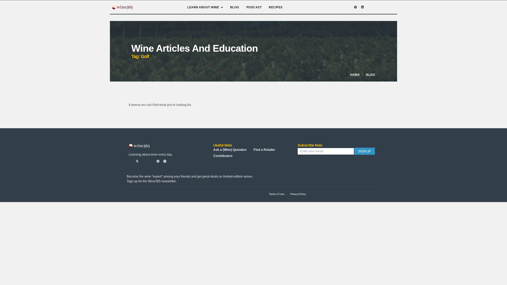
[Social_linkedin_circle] (164, 161)
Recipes (276, 7)
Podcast (254, 7)
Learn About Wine (203, 7)
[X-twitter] (137, 161)
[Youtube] (348, 7)
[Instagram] (341, 7)
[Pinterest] (355, 7)
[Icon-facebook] (334, 7)
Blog (234, 7)
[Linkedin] (362, 7)
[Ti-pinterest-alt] (157, 161)
